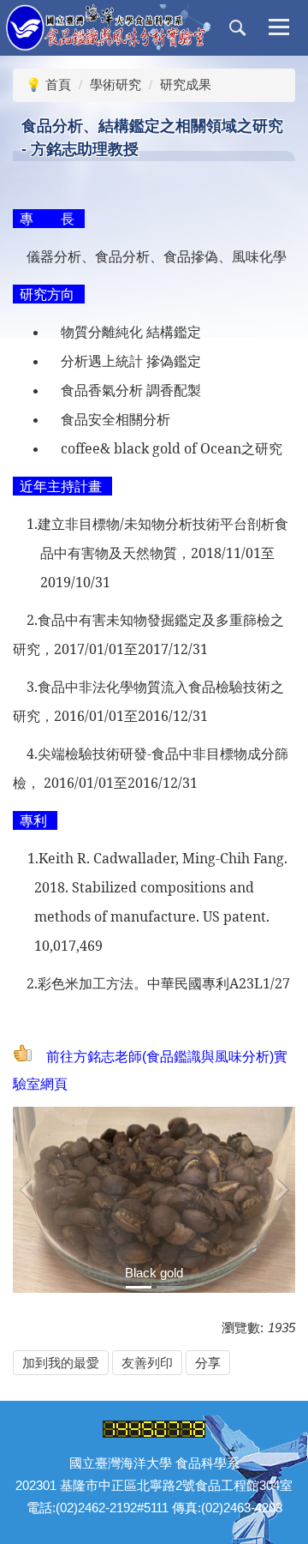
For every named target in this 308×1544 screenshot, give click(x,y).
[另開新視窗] (154, 1200)
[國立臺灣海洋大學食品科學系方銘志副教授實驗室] (108, 27)
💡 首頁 (48, 84)
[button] (238, 28)
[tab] (138, 1287)
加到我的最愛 (60, 1362)
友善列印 (147, 1362)
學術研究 (115, 84)
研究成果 (185, 84)
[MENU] (279, 28)
